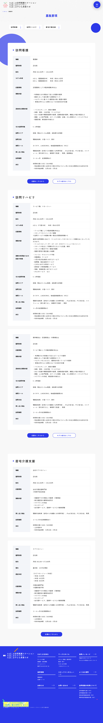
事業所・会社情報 (42, 661)
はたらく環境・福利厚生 (64, 659)
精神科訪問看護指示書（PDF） (87, 697)
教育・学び (61, 661)
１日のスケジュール (63, 666)
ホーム (5, 11)
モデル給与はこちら (64, 181)
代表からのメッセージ (85, 658)
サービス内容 (41, 659)
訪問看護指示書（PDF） (85, 693)
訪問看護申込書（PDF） (85, 690)
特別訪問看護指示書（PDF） (86, 695)
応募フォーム (41, 679)
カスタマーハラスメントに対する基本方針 (39, 707)
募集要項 (39, 677)
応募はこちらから (38, 181)
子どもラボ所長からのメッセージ (88, 660)
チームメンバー (41, 664)
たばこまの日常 (62, 664)
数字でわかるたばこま (43, 666)
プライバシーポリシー (25, 707)
